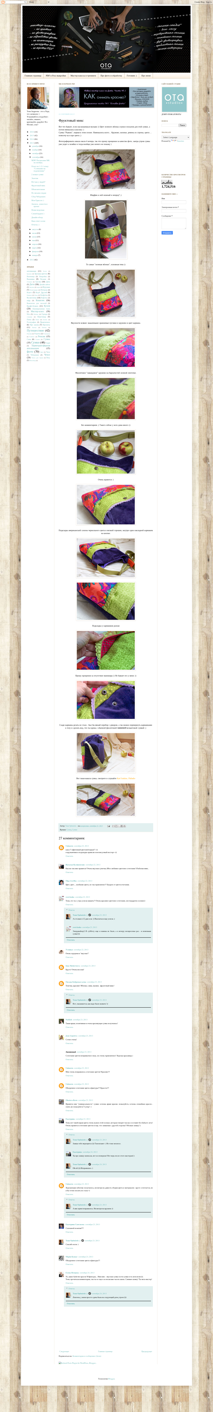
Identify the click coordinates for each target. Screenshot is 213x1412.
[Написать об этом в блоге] (116, 826)
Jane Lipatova (71, 1035)
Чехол (47, 354)
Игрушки (46, 287)
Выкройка (43, 276)
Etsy (48, 357)
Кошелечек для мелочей (37, 303)
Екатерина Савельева (75, 1224)
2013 (32, 143)
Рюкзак (41, 336)
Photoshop (32, 360)
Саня (29, 339)
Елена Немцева (72, 1272)
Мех (28, 314)
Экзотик (34, 178)
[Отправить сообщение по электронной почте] (108, 826)
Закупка (31, 287)
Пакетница (41, 316)
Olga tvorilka (71, 880)
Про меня (146, 75)
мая (34, 240)
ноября (35, 149)
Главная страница (33, 75)
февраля (35, 251)
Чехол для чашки (37, 358)
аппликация (31, 271)
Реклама (29, 334)
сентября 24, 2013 (90, 1152)
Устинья (69, 949)
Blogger (111, 1378)
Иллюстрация (34, 290)
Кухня (47, 305)
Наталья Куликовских (75, 864)
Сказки (37, 339)
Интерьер (44, 290)
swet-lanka (70, 896)
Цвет (41, 352)
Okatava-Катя (71, 1100)
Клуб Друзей (41, 292)
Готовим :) (132, 75)
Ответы (72, 910)
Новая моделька (37, 210)
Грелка (38, 281)
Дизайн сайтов (45, 284)
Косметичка (32, 297)
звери (38, 287)
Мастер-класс (37, 311)
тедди (48, 343)
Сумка (69, 830)
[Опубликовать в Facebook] (121, 826)
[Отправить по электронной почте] (113, 826)
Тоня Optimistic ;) (71, 826)
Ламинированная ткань (41, 309)
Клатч (29, 292)
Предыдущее (146, 1351)
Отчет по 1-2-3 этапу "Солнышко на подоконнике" (40, 168)
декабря (35, 146)
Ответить (69, 856)
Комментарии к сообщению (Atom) (87, 1356)
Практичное (45, 322)
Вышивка (30, 279)
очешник (29, 317)
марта (34, 247)
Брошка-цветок (41, 273)
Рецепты (37, 334)
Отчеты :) (35, 224)
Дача (48, 281)
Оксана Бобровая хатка (76, 981)
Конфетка (43, 295)
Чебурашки (35, 355)
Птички (44, 327)
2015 (32, 135)
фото (30, 351)
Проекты (46, 324)
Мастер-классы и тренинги (83, 75)
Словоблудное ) (37, 213)
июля (34, 233)
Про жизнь (34, 324)
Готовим (29, 282)
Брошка (29, 274)
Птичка (34, 327)
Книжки (29, 295)
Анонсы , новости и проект (39, 205)
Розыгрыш (46, 334)
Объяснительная (38, 189)
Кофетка (44, 298)
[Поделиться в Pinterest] (124, 826)
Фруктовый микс (38, 185)
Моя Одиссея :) (37, 200)
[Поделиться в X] (119, 826)
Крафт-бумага (32, 306)
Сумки (74, 830)
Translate (180, 141)
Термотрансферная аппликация (38, 347)
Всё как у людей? (38, 182)
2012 (32, 259)
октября (35, 153)
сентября (36, 157)
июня (34, 236)
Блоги (45, 271)
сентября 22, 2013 (81, 846)
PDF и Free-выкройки (56, 75)
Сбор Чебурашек (38, 196)
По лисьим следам (38, 193)
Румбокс (31, 337)
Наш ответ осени (38, 221)
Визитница (30, 276)
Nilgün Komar (72, 1256)
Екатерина (70, 1118)
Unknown (69, 845)
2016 (32, 131)
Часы (48, 352)
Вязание (43, 279)
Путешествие (35, 330)
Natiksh (69, 1019)
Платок (45, 320)
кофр (28, 300)
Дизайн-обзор (37, 217)
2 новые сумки (37, 174)
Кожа (36, 295)
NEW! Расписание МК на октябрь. (40, 161)
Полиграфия (31, 322)
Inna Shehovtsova (73, 965)
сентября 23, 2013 (99, 915)
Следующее (64, 1351)
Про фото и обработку (111, 75)
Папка (29, 319)
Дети (32, 284)
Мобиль (35, 314)
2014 (32, 139)
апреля (35, 244)
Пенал (37, 320)
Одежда (44, 314)
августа (35, 229)
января (35, 255)
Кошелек (40, 300)
